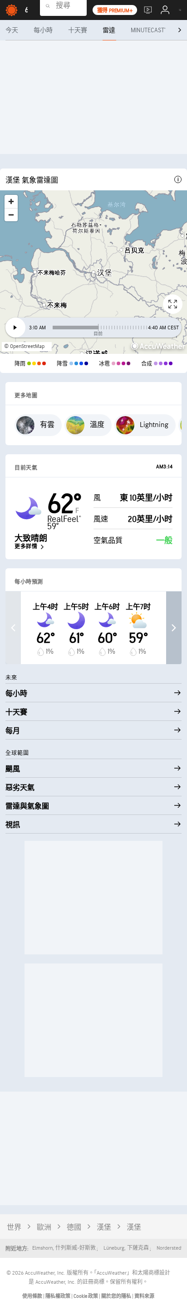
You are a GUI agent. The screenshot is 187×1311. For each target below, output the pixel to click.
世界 (14, 1227)
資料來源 (144, 1296)
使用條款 (32, 1296)
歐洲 (44, 1227)
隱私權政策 (58, 1296)
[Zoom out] (11, 214)
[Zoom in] (11, 201)
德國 (74, 1227)
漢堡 (104, 1227)
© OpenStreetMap (24, 346)
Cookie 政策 (86, 1296)
